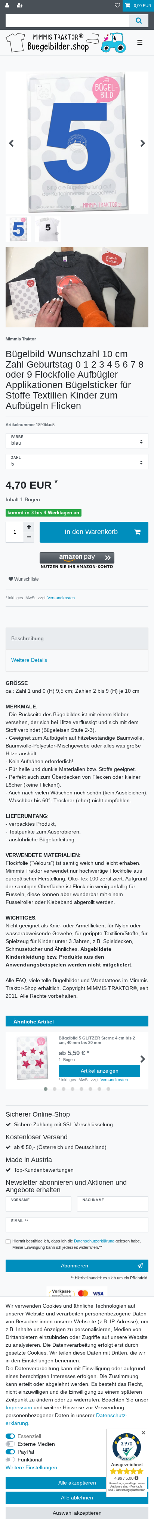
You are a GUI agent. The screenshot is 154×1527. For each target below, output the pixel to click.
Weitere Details (29, 660)
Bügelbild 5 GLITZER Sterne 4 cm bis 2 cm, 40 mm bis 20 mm (97, 1040)
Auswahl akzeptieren (77, 1513)
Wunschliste (26, 579)
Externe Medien (36, 1444)
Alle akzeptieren (77, 1483)
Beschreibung (27, 638)
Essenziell (29, 1436)
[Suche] (138, 20)
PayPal (26, 1452)
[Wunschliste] (117, 6)
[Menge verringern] (29, 537)
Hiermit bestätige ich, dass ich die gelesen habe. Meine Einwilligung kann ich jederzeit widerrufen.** (76, 1244)
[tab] (77, 639)
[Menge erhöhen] (29, 527)
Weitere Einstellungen (31, 1467)
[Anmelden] (8, 6)
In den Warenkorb (91, 532)
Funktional (30, 1460)
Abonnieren (74, 1266)
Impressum (19, 1407)
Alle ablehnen (77, 1498)
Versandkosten (60, 598)
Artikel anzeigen (99, 1071)
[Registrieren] (20, 6)
